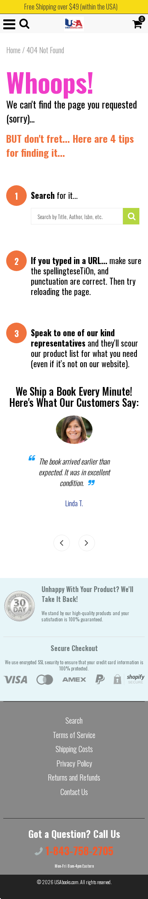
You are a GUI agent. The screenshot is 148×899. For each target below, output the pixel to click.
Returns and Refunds (74, 777)
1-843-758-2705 (78, 850)
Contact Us (74, 791)
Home (13, 50)
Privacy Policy (74, 763)
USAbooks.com (66, 881)
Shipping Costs (74, 748)
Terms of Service (74, 734)
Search (74, 720)
